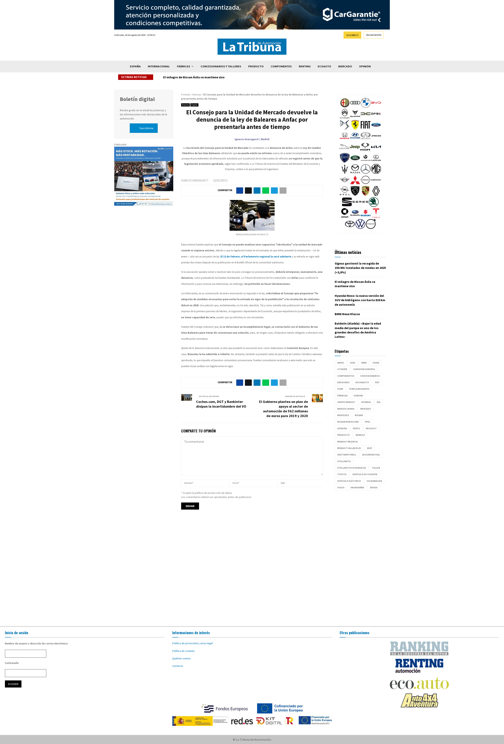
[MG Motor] (376, 173)
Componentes (281, 66)
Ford (340, 388)
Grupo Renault (346, 402)
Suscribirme (146, 128)
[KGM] (365, 151)
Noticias (196, 94)
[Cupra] (355, 117)
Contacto (177, 666)
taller (376, 467)
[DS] (345, 128)
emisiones (343, 382)
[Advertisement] (252, 571)
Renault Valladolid (349, 448)
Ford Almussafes (359, 388)
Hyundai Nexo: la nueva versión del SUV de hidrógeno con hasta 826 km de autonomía (223, 77)
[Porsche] (366, 195)
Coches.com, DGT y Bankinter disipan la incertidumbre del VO (221, 404)
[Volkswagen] (360, 228)
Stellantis (344, 461)
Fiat (377, 382)
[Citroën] (345, 117)
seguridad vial (371, 454)
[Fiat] (366, 128)
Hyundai (366, 402)
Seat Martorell (346, 454)
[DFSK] (376, 117)
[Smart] (345, 217)
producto (343, 434)
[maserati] (345, 173)
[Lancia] (345, 162)
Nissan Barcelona (348, 421)
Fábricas (183, 66)
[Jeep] (355, 151)
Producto (256, 66)
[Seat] (347, 206)
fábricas (342, 395)
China (375, 362)
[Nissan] (366, 184)
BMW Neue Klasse (347, 314)
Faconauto (362, 382)
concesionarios (370, 375)
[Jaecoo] (376, 140)
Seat (369, 448)
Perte (356, 428)
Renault (360, 434)
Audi (352, 362)
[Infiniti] (366, 140)
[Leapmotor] (366, 162)
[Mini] (345, 184)
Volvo (341, 487)
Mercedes (343, 415)
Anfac (340, 362)
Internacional (159, 66)
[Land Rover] (355, 162)
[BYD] (376, 106)
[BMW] (366, 106)
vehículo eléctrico (349, 480)
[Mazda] (355, 173)
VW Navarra (357, 487)
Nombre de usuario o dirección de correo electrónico (36, 643)
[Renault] (376, 195)
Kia (378, 402)
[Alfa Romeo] (345, 106)
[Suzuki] (366, 217)
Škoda (373, 487)
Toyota (341, 474)
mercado (365, 408)
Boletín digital (137, 99)
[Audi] (355, 106)
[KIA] (376, 151)
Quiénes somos (181, 658)
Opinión (365, 66)
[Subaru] (355, 217)
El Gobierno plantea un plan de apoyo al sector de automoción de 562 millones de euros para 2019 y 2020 (283, 408)
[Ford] (376, 128)
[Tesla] (376, 217)
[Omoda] (376, 184)
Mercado (345, 66)
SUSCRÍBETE (352, 35)
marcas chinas (345, 408)
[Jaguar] (344, 151)
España (135, 66)
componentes (345, 375)
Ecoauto (324, 66)
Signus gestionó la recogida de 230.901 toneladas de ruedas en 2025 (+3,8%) (360, 267)
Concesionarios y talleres (221, 66)
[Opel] (345, 195)
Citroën (342, 369)
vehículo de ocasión (364, 474)
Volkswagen (374, 480)
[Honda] (345, 140)
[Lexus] (376, 162)
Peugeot (371, 428)
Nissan (359, 415)
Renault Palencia (347, 441)
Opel (367, 421)
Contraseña (12, 663)
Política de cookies (183, 651)
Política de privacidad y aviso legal (192, 643)
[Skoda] (374, 206)
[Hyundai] (355, 140)
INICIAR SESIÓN (373, 34)
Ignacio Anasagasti (194, 180)
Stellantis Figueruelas (351, 467)
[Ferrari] (355, 128)
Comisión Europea (364, 369)
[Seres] (360, 206)
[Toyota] (350, 228)
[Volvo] (371, 228)
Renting (305, 66)
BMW (364, 362)
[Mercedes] (366, 173)
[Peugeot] (355, 195)
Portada (185, 94)
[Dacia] (366, 117)
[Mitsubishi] (355, 184)
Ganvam (358, 395)
